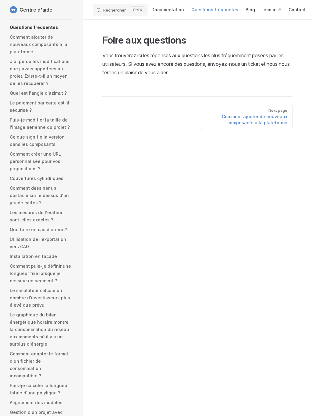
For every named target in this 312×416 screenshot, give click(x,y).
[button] (41, 27)
